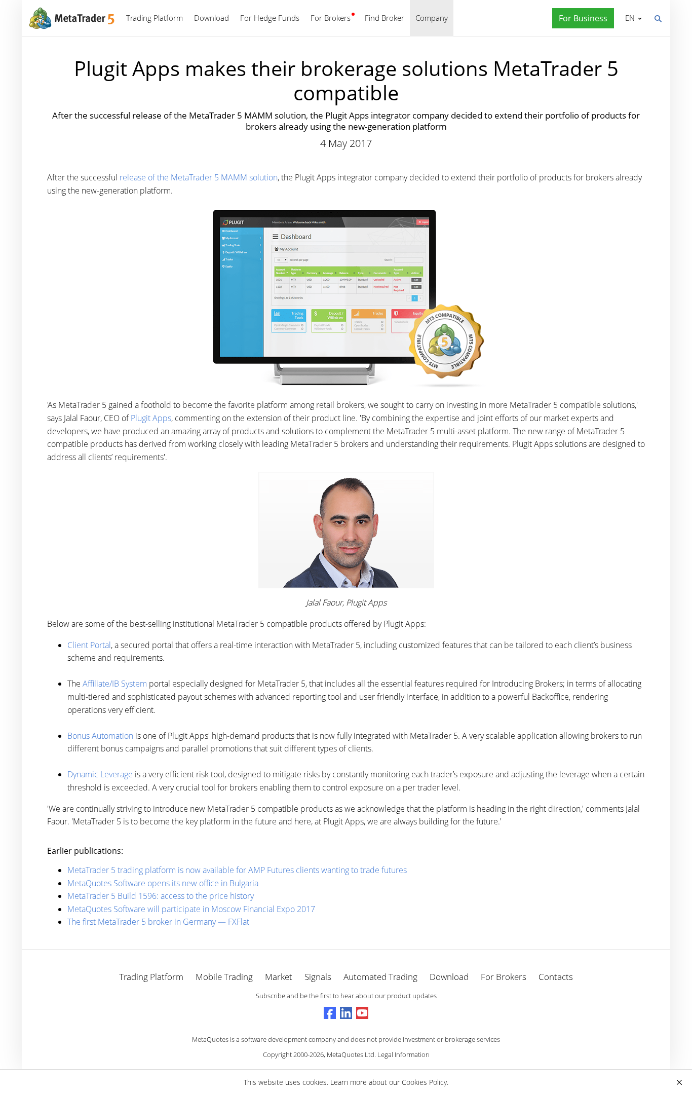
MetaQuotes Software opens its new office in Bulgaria (162, 883)
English (628, 18)
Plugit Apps (151, 418)
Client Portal (89, 645)
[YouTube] (362, 1013)
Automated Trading (380, 977)
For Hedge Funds (269, 18)
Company (431, 18)
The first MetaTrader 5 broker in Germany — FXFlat (158, 921)
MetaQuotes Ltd (350, 1054)
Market (278, 977)
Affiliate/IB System (115, 683)
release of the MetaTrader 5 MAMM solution (199, 177)
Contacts (556, 977)
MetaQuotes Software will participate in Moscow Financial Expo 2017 (191, 909)
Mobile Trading (224, 977)
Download (211, 18)
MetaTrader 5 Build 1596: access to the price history (160, 895)
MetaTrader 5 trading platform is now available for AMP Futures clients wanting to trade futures (237, 870)
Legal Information (403, 1054)
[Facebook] (330, 1013)
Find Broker (384, 18)
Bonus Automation (100, 735)
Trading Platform (154, 18)
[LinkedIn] (346, 1013)
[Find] (657, 17)
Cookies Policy (424, 1082)
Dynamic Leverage (100, 774)
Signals (317, 977)
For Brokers (331, 18)
